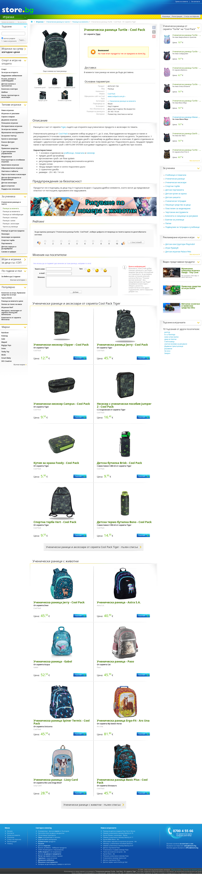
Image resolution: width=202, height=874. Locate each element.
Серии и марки (8, 116)
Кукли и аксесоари (9, 139)
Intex (3, 348)
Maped (4, 342)
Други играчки (8, 186)
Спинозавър (169, 341)
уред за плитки (170, 339)
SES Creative (6, 361)
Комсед (4, 336)
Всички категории (17, 280)
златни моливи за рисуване (175, 344)
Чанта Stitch (6, 298)
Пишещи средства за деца (178, 204)
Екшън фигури (7, 142)
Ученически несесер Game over (114, 858)
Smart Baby (6, 358)
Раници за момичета (11, 211)
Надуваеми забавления (11, 75)
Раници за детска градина (12, 231)
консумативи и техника (49, 837)
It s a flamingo (169, 334)
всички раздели (9, 38)
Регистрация (11, 841)
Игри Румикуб (171, 248)
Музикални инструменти (12, 132)
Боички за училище (174, 219)
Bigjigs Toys (6, 345)
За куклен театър (8, 136)
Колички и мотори (9, 89)
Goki (3, 339)
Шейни (4, 92)
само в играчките (10, 41)
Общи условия (176, 870)
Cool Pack (111, 94)
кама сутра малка (171, 337)
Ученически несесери (175, 182)
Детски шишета (172, 197)
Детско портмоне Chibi (111, 860)
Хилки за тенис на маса (11, 304)
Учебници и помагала (175, 175)
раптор (167, 332)
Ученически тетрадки (175, 201)
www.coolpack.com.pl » (116, 96)
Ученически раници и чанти (58, 22)
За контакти (195, 1)
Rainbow (5, 332)
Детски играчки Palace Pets (178, 251)
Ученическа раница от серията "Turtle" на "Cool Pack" (179, 28)
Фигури (4, 145)
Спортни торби (172, 186)
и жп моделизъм (49, 852)
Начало (10, 831)
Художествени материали (47, 839)
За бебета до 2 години (10, 276)
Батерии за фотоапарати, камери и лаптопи (54, 864)
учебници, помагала (74, 152)
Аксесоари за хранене (10, 237)
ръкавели (168, 348)
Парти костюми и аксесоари (13, 174)
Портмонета (6, 243)
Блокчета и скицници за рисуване (181, 216)
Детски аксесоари (9, 182)
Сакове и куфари (8, 252)
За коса (167, 351)
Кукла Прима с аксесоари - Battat (115, 835)
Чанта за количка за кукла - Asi (114, 852)
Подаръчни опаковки (10, 189)
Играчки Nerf (7, 307)
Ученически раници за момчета (123, 101)
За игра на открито (9, 72)
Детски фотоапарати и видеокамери (11, 178)
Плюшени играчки (9, 123)
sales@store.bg (190, 846)
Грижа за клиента (181, 1)
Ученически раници (175, 178)
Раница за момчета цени (12, 301)
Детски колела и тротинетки (8, 85)
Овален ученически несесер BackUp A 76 (118, 833)
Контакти (10, 833)
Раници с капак (9, 220)
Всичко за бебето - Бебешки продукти (52, 848)
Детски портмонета (174, 190)
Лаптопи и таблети (9, 171)
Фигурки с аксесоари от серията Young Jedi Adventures (11, 312)
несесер (91, 152)
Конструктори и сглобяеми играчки (13, 161)
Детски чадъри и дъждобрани (8, 247)
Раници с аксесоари (11, 223)
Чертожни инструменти (176, 212)
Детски (44, 846)
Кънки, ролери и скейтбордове (8, 80)
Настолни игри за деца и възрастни (51, 833)
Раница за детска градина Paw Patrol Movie (119, 831)
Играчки (8, 16)
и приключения (47, 858)
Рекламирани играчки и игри (178, 237)
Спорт (4, 69)
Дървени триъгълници (173, 346)
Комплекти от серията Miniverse (11, 318)
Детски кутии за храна (176, 193)
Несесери (5, 234)
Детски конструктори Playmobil (180, 244)
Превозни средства (9, 148)
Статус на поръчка (14, 839)
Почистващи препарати (47, 835)
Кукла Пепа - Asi (109, 854)
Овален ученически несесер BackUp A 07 (118, 846)
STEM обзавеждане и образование (50, 850)
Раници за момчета (80, 22)
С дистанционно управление (8, 152)
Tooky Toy (5, 351)
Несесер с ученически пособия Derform (118, 843)
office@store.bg (192, 848)
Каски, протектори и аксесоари (10, 96)
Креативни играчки (10, 165)
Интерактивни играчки (11, 126)
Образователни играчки (12, 168)
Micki (3, 355)
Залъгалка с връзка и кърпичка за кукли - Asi (120, 841)
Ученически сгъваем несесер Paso (115, 850)
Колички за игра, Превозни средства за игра (13, 294)
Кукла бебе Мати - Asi (111, 839)
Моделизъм (6, 156)
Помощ (10, 843)
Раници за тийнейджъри (13, 214)
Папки (168, 223)
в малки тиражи (50, 856)
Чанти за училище (10, 226)
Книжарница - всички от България (53, 831)
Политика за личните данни (192, 870)
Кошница (10, 837)
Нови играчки (7, 110)
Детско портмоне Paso (111, 848)
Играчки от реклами (10, 113)
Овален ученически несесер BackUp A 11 (118, 837)
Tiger (98, 34)
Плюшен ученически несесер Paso (116, 856)
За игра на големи (9, 129)
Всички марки (19, 364)
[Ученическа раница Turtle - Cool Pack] (55, 49)
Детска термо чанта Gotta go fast (115, 862)
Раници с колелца (10, 217)
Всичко (49, 854)
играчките (179, 322)
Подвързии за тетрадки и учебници (182, 227)
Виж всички (194, 161)
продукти (46, 841)
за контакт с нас (186, 843)
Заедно (167, 353)
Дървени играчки (9, 120)
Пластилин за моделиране (177, 208)
